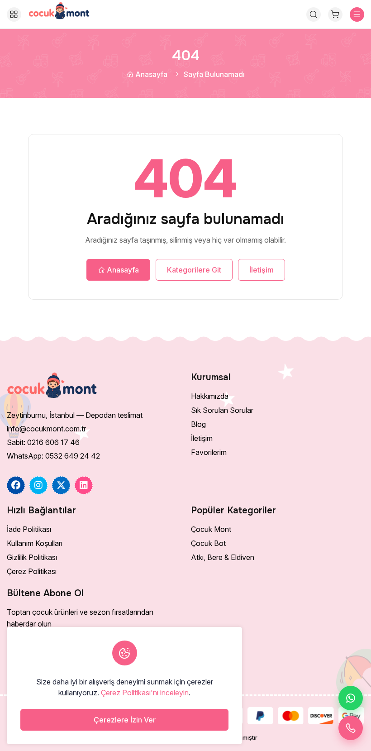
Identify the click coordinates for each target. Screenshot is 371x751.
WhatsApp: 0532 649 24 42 (53, 455)
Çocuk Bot (208, 543)
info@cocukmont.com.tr (46, 428)
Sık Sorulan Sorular (222, 410)
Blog (198, 424)
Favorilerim (209, 452)
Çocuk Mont (211, 529)
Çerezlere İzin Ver (125, 719)
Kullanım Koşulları (34, 543)
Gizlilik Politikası (32, 557)
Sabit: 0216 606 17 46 (43, 442)
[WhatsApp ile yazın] (350, 698)
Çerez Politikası (32, 571)
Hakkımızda (209, 396)
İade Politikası (29, 529)
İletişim (261, 269)
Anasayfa (150, 74)
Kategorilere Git (194, 269)
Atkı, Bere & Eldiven (222, 557)
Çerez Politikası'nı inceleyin (145, 692)
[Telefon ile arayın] (350, 728)
